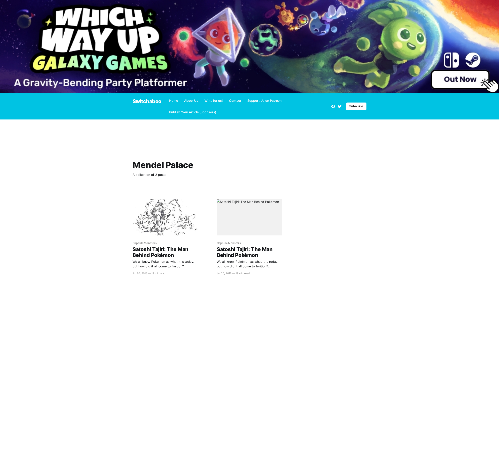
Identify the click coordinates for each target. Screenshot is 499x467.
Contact (235, 101)
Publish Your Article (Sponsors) (192, 112)
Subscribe (356, 106)
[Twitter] (340, 106)
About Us (191, 101)
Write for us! (213, 101)
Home (173, 101)
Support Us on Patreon (264, 101)
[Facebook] (333, 106)
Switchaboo (147, 101)
